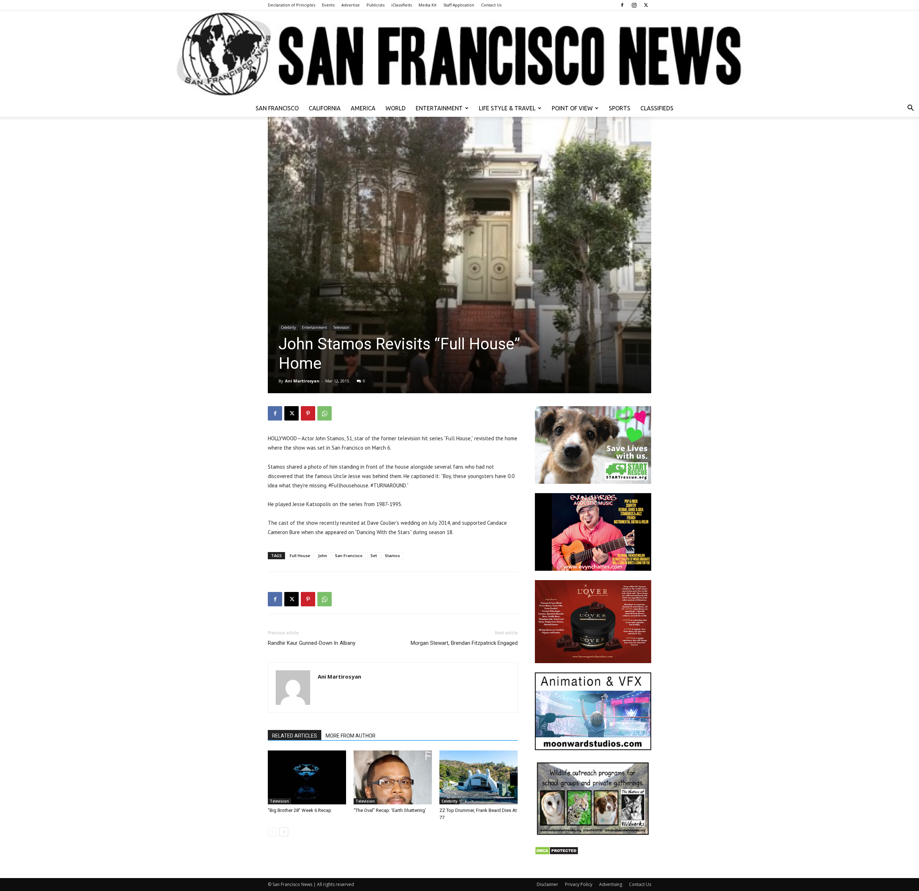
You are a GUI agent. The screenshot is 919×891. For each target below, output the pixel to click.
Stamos (392, 555)
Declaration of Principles (291, 5)
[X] (645, 5)
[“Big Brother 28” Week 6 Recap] (307, 777)
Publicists (375, 5)
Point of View (572, 108)
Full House (300, 555)
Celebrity (288, 327)
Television (341, 327)
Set (373, 555)
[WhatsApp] (324, 413)
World (396, 108)
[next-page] (283, 831)
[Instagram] (634, 5)
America (363, 108)
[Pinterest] (308, 413)
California (325, 108)
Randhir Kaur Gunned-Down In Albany (311, 643)
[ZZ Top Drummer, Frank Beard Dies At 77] (478, 777)
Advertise (350, 5)
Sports (619, 108)
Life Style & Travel (507, 108)
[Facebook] (622, 5)
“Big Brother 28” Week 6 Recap (299, 810)
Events (328, 5)
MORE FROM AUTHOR (350, 736)
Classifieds (656, 108)
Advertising (610, 884)
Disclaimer (547, 884)
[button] (910, 108)
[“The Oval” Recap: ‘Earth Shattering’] (393, 777)
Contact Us (491, 5)
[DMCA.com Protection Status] (556, 853)
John (322, 555)
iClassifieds (401, 5)
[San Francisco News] (459, 55)
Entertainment (439, 108)
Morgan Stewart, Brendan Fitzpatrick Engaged (464, 643)
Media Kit (428, 5)
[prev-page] (272, 831)
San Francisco (277, 108)
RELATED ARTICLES (294, 736)
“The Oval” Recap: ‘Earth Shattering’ (390, 810)
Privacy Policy (578, 884)
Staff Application (458, 5)
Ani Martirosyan (302, 381)
